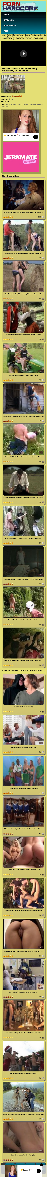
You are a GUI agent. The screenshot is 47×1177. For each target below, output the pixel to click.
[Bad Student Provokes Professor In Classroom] (23, 960)
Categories (9, 20)
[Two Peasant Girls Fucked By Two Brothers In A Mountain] (23, 221)
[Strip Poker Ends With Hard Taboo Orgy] (23, 715)
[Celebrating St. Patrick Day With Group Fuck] (23, 756)
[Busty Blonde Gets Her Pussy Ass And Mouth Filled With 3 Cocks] (23, 919)
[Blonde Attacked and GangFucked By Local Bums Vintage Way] (23, 1082)
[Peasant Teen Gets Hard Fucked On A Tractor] (23, 343)
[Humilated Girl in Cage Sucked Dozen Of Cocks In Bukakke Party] (23, 1000)
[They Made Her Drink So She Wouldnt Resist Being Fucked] (23, 878)
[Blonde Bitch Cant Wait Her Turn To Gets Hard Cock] (23, 837)
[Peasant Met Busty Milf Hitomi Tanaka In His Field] (23, 587)
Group (11, 99)
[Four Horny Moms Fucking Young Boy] (23, 1123)
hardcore (5, 106)
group (8, 104)
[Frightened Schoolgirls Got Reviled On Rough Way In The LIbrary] (23, 797)
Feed (6, 31)
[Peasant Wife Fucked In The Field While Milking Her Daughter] (23, 628)
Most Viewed (10, 25)
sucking (26, 104)
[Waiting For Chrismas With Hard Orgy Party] (23, 1041)
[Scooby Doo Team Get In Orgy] (23, 674)
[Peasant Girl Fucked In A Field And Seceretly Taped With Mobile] (23, 425)
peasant (40, 104)
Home (6, 14)
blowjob (13, 104)
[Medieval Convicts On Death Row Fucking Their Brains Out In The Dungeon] (23, 180)
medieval (33, 104)
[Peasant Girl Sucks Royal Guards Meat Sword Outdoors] (23, 302)
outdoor (19, 104)
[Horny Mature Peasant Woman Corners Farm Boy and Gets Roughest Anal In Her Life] (23, 384)
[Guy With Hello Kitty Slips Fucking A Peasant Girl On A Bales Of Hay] (23, 262)
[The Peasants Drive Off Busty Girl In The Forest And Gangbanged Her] (23, 506)
